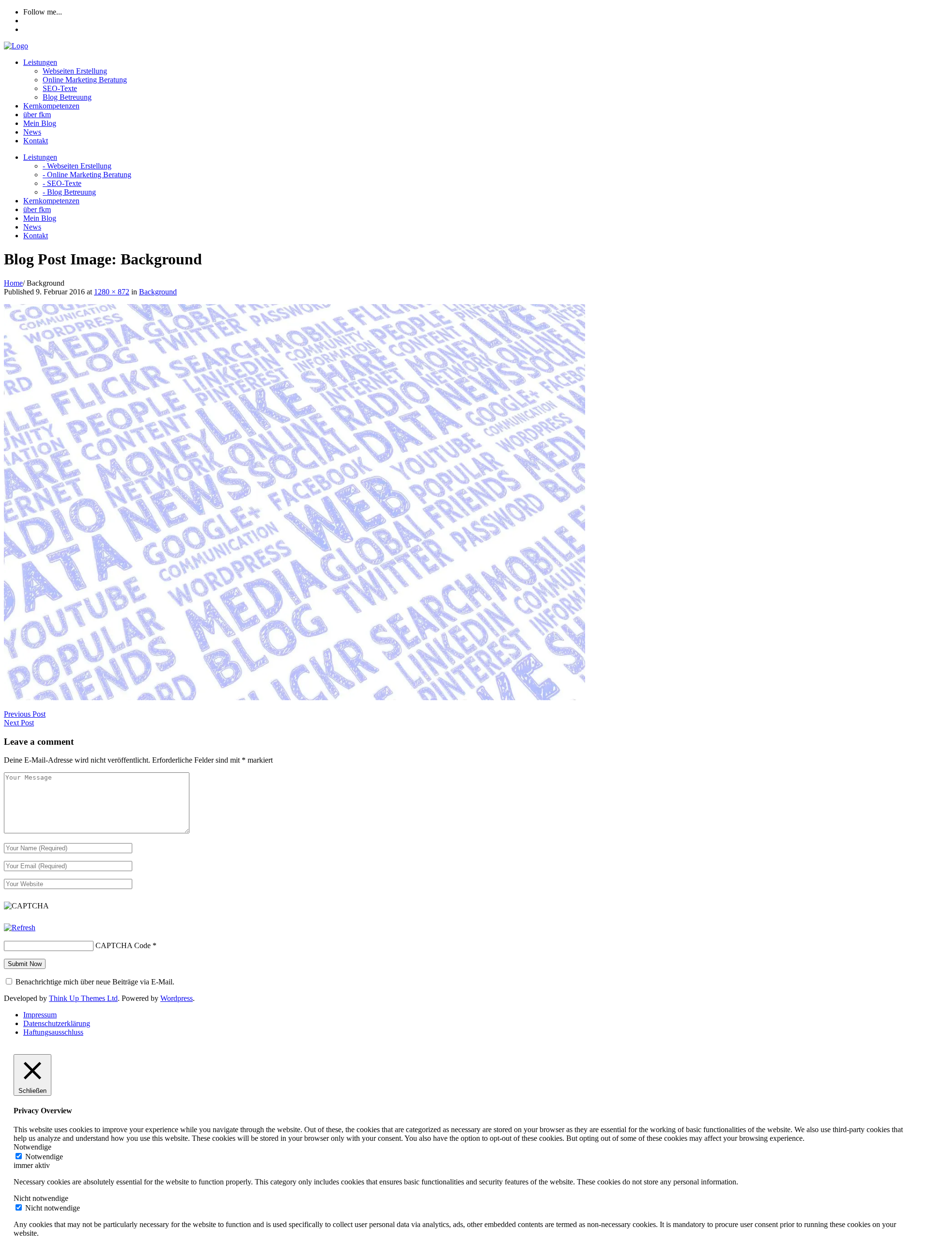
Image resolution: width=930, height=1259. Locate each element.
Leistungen (40, 62)
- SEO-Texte (62, 183)
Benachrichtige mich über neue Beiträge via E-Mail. (95, 982)
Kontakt (35, 141)
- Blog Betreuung (69, 192)
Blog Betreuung (67, 97)
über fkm (37, 114)
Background (158, 292)
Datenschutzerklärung (56, 1023)
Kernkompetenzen (51, 106)
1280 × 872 (111, 292)
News (32, 132)
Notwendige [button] (32, 1147)
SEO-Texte (60, 88)
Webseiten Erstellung (75, 71)
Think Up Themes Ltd (83, 998)
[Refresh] (19, 927)
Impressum (40, 1015)
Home (13, 283)
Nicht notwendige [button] (41, 1198)
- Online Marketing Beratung (87, 174)
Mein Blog (39, 123)
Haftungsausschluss (53, 1032)
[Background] (294, 697)
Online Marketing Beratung (85, 80)
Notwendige (44, 1156)
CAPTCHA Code (123, 945)
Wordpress (176, 998)
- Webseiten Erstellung (77, 166)
